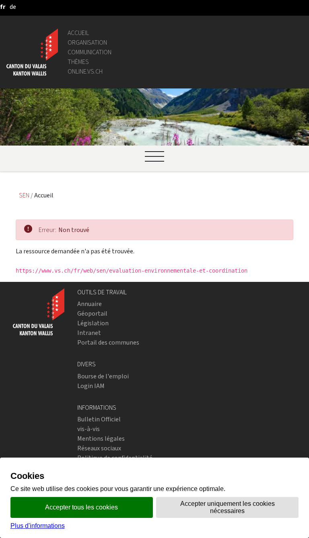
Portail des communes (108, 342)
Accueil (78, 33)
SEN (25, 195)
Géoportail (92, 313)
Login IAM (91, 386)
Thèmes (78, 61)
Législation (93, 323)
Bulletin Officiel (99, 419)
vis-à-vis (88, 429)
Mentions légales (101, 438)
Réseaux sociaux (99, 448)
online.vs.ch (85, 71)
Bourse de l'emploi (103, 376)
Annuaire (89, 304)
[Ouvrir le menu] (154, 156)
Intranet (89, 333)
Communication (89, 52)
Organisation (87, 42)
